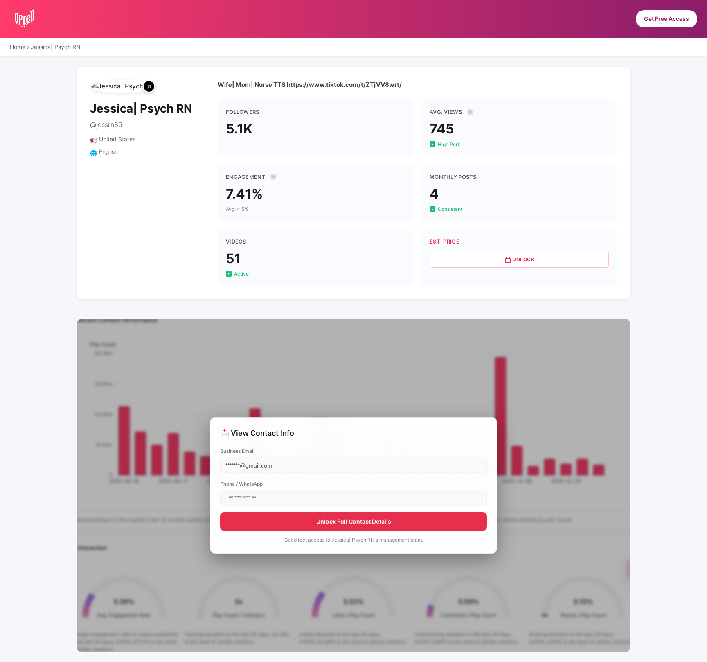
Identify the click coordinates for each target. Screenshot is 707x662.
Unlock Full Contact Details (353, 520)
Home (17, 46)
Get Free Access (666, 18)
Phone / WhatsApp (241, 483)
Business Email (237, 451)
